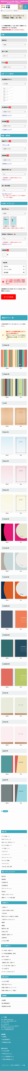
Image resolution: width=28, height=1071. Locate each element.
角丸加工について (6, 244)
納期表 (3, 925)
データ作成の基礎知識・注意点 (9, 953)
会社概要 (4, 1000)
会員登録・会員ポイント (7, 934)
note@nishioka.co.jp (9, 1029)
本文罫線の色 (5, 885)
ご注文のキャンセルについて (8, 919)
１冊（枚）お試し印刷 (7, 866)
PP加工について (6, 179)
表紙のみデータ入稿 (12, 337)
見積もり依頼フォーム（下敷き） (9, 990)
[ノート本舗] (5, 6)
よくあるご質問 (5, 940)
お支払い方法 (5, 931)
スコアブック (5, 851)
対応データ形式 (5, 956)
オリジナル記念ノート (7, 845)
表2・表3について (6, 193)
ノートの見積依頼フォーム (8, 1056)
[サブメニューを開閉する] (25, 845)
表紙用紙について (6, 163)
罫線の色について (6, 115)
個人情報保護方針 (6, 1003)
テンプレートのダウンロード (8, 971)
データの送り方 (5, 968)
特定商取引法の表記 (6, 1006)
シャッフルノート (6, 854)
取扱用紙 (4, 879)
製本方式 (4, 876)
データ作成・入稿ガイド (7, 950)
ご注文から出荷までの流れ (8, 910)
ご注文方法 (4, 913)
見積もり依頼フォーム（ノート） (9, 987)
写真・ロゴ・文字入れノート (8, 842)
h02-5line (5, 811)
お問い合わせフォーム (7, 984)
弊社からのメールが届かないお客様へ (10, 916)
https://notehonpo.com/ (9, 1027)
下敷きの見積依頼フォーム (8, 1059)
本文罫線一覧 (5, 882)
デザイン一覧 (5, 145)
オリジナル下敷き (6, 860)
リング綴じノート (6, 848)
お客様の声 (4, 937)
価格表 (3, 922)
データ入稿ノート (6, 836)
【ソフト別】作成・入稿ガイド (9, 965)
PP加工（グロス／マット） (8, 894)
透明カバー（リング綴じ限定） (9, 897)
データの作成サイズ (6, 959)
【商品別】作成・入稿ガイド (8, 962)
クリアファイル (5, 863)
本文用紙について (6, 129)
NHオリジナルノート (6, 839)
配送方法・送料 (5, 928)
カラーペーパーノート (7, 857)
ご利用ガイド (5, 907)
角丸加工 (4, 891)
